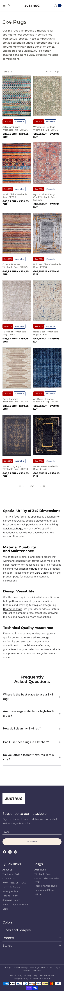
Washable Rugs (28, 568)
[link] (18, 486)
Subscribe (32, 841)
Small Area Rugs (12, 528)
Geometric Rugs (12, 609)
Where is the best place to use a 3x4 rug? (28, 697)
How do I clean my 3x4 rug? (22, 728)
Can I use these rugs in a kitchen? (26, 742)
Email (5, 831)
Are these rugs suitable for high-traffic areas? (29, 713)
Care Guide (41, 572)
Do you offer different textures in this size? (28, 757)
